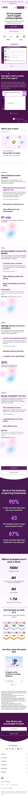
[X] (15, 749)
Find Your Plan (14, 468)
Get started (20, 7)
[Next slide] (25, 131)
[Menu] (26, 7)
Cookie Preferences (14, 784)
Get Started (14, 463)
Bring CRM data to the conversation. (11, 207)
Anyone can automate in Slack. (15, 335)
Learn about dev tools (9, 416)
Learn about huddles (8, 275)
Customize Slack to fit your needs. (13, 409)
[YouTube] (18, 749)
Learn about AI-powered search (12, 201)
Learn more (12, 3)
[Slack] (4, 7)
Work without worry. (10, 422)
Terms (7, 784)
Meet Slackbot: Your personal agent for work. (14, 189)
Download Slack (4, 781)
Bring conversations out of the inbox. (14, 282)
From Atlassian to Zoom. (12, 403)
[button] (11, 66)
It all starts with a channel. (12, 260)
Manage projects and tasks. (13, 340)
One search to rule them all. (13, 195)
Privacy (2, 784)
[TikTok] (20, 749)
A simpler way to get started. (14, 352)
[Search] (15, 7)
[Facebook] (12, 749)
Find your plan (13, 31)
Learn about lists (7, 347)
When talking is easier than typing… (13, 267)
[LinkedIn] (7, 749)
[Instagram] (9, 749)
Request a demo (14, 729)
